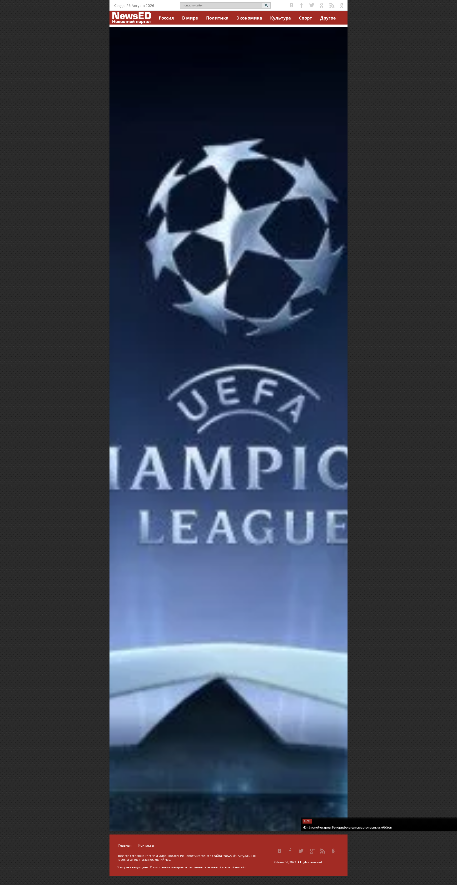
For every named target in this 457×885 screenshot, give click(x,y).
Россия (166, 18)
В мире (190, 18)
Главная (125, 845)
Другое (328, 18)
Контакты (146, 845)
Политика (217, 18)
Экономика (249, 18)
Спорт (305, 18)
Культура (280, 18)
